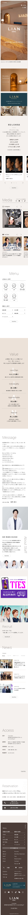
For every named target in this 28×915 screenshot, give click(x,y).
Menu (5, 828)
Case (4, 861)
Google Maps (23, 771)
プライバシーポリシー (18, 871)
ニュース (9, 655)
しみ (4, 844)
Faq (15, 856)
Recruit (16, 863)
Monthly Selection (19, 854)
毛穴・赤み (5, 842)
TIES (4, 877)
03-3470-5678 (11, 753)
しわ (4, 837)
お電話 (24, 7)
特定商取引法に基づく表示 (18, 878)
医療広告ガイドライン (18, 873)
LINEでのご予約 (14, 808)
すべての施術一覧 (14, 848)
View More (14, 187)
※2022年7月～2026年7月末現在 (13, 149)
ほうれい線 (5, 839)
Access (16, 851)
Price (4, 859)
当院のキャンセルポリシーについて (19, 876)
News (4, 851)
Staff (4, 856)
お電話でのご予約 (14, 802)
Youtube (23, 655)
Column (5, 871)
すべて (3, 655)
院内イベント (16, 655)
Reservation (17, 859)
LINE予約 (24, 5)
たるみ (4, 834)
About (4, 854)
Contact (16, 861)
